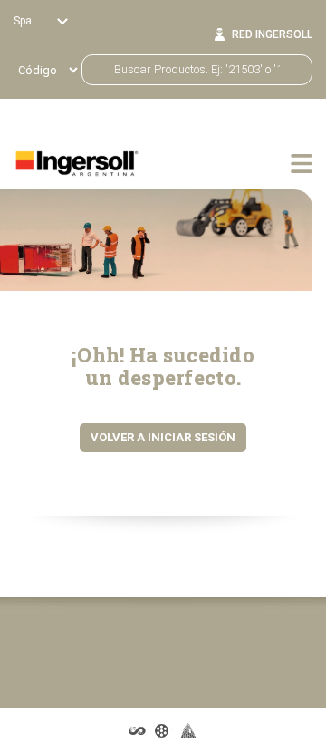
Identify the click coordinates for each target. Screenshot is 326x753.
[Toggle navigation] (301, 163)
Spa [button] (24, 20)
